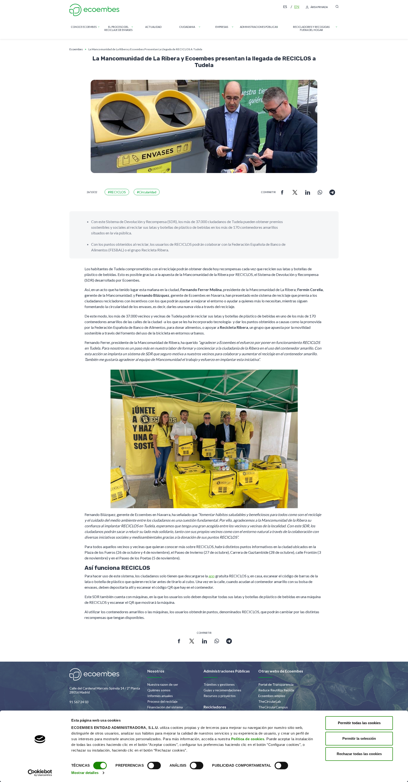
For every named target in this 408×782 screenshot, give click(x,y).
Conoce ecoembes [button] (84, 26)
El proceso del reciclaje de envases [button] (118, 28)
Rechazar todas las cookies (359, 754)
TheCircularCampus (273, 707)
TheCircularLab (269, 701)
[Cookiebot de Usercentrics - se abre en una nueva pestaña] (40, 772)
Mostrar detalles (84, 773)
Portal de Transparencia (275, 684)
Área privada (319, 6)
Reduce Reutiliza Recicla (276, 690)
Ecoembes (76, 49)
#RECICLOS (117, 192)
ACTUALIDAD (153, 26)
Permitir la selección (359, 738)
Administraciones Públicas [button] (259, 26)
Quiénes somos (158, 690)
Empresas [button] (221, 26)
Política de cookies (247, 739)
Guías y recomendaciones (222, 690)
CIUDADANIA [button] (187, 26)
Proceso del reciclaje (162, 701)
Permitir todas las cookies (359, 723)
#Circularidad (146, 192)
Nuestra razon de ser (162, 684)
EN (296, 6)
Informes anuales (160, 696)
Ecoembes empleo (271, 696)
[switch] (154, 765)
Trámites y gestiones (219, 684)
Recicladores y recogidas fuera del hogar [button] (311, 28)
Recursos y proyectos (220, 696)
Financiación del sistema (165, 707)
